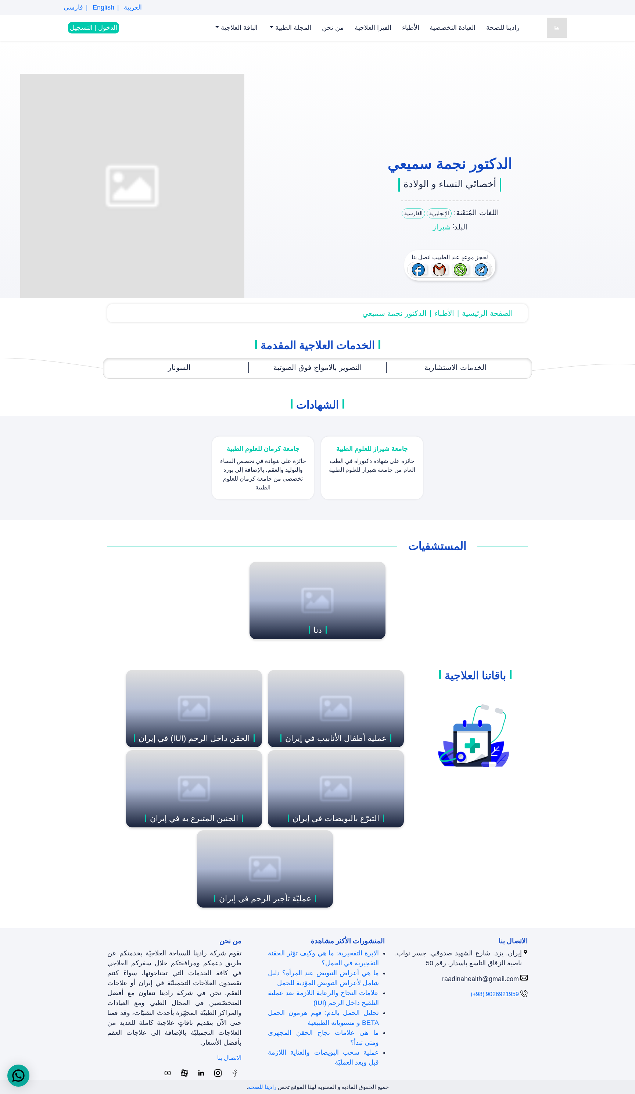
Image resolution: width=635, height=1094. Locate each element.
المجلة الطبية (292, 27)
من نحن (333, 27)
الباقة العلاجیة (238, 27)
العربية (132, 7)
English (102, 7)
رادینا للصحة (503, 27)
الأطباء (410, 27)
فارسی (73, 7)
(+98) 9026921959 (495, 994)
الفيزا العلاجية (373, 27)
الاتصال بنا (229, 1058)
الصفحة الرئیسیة (487, 313)
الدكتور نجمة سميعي (394, 313)
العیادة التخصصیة (453, 27)
